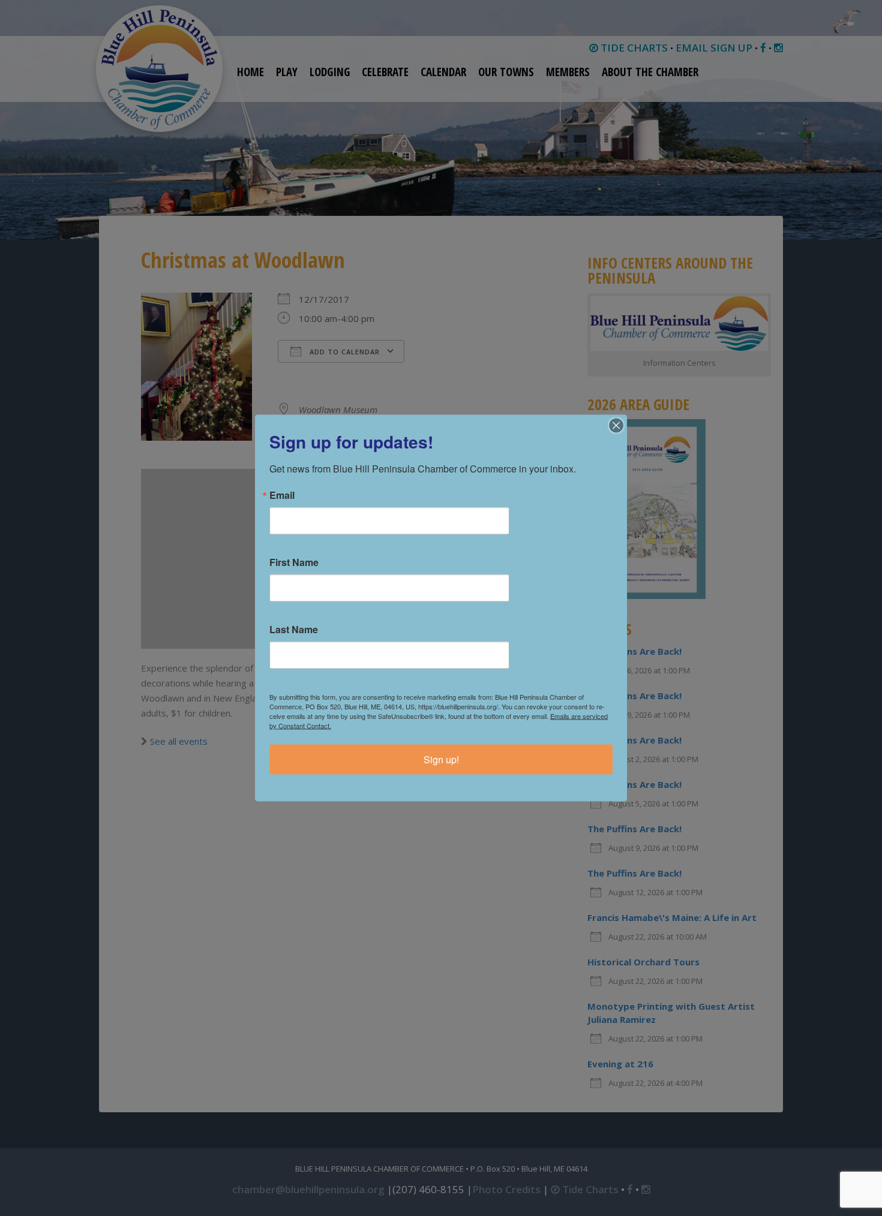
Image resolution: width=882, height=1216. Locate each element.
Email (282, 495)
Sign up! (441, 759)
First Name (294, 562)
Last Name (293, 629)
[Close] (616, 426)
